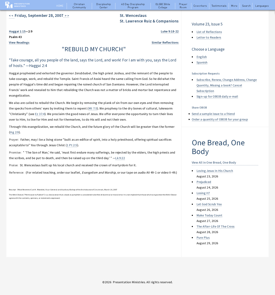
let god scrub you (209, 204)
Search (246, 6)
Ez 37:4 (40, 114)
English (202, 57)
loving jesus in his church (215, 171)
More (234, 6)
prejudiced (204, 182)
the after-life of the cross (216, 226)
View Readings (19, 42)
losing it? (203, 193)
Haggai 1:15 (17, 31)
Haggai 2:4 (38, 65)
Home (59, 6)
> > (66, 16)
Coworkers (200, 6)
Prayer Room (183, 6)
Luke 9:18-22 (170, 31)
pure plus (203, 237)
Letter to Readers (209, 37)
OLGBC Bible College (162, 6)
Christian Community (79, 6)
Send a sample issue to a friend (213, 114)
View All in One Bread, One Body (214, 162)
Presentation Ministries (22, 5)
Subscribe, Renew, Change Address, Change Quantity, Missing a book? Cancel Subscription (227, 85)
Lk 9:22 (120, 158)
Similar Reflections (165, 42)
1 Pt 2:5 (72, 145)
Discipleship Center (103, 6)
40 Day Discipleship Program (133, 6)
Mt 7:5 (93, 108)
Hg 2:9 (14, 132)
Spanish (202, 62)
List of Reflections (209, 32)
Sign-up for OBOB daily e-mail (217, 96)
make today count (209, 215)
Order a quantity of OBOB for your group (220, 119)
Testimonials (219, 6)
